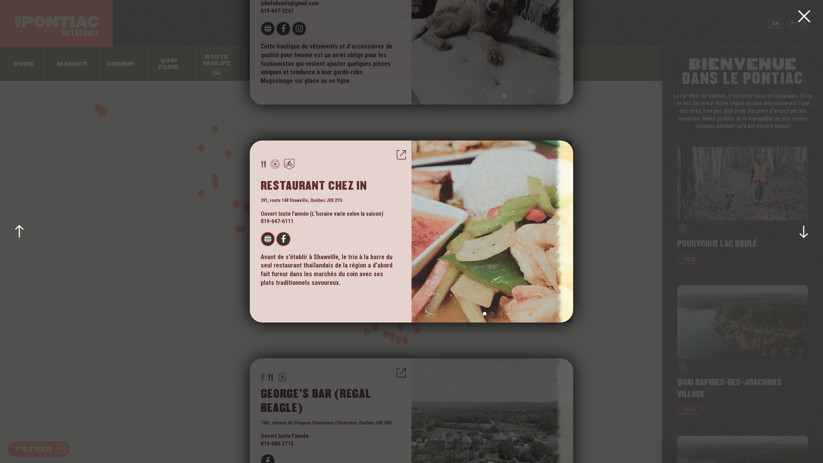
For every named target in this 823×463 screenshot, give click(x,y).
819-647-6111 (277, 221)
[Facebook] (283, 239)
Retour (804, 16)
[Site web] (268, 239)
